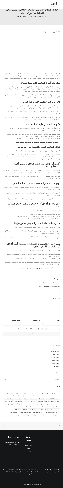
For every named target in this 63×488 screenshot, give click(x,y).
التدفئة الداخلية (41, 398)
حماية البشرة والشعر (55, 404)
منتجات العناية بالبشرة (22, 415)
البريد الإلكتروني (35, 320)
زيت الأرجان (18, 404)
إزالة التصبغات (26, 395)
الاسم (58, 320)
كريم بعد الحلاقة (18, 409)
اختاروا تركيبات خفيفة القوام (17, 395)
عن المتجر (29, 448)
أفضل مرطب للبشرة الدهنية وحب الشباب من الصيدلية (49, 395)
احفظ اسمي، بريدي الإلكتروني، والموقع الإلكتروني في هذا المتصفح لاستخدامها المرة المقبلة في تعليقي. (34, 328)
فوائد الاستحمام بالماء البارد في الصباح (52, 409)
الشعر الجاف (26, 398)
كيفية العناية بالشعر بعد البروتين (25, 412)
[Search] (31, 379)
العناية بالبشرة (55, 363)
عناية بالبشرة (42, 406)
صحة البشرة (49, 406)
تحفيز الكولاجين (40, 401)
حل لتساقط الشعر (8, 401)
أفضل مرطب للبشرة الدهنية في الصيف (11, 393)
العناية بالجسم (55, 357)
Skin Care (56, 354)
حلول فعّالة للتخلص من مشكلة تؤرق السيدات (48, 282)
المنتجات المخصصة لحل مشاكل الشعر (52, 401)
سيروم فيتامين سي (9, 404)
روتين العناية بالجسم (26, 404)
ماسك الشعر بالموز (13, 412)
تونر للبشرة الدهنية (31, 401)
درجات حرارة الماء (35, 404)
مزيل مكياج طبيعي (38, 415)
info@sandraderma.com (12, 442)
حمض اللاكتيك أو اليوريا (45, 404)
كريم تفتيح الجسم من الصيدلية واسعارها (52, 412)
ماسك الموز (57, 415)
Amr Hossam (22, 16)
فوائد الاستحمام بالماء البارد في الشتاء (25, 406)
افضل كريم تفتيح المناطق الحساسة (52, 398)
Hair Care (56, 366)
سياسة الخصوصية (28, 451)
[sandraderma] (55, 4)
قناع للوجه (25, 409)
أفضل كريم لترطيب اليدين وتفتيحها (27, 393)
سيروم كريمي (56, 406)
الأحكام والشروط (28, 445)
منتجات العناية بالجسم (12, 415)
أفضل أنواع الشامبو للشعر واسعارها (42, 393)
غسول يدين (36, 406)
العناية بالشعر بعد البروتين (9, 398)
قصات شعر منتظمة (32, 409)
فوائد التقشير (40, 409)
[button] (4, 4)
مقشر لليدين (30, 415)
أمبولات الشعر (34, 395)
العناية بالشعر (32, 16)
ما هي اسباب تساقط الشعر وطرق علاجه (49, 286)
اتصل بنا (30, 454)
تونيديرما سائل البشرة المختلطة (20, 401)
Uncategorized (54, 351)
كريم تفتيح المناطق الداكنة (37, 412)
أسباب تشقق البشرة (55, 393)
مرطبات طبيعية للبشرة (48, 415)
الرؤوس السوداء (33, 398)
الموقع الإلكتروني (16, 320)
